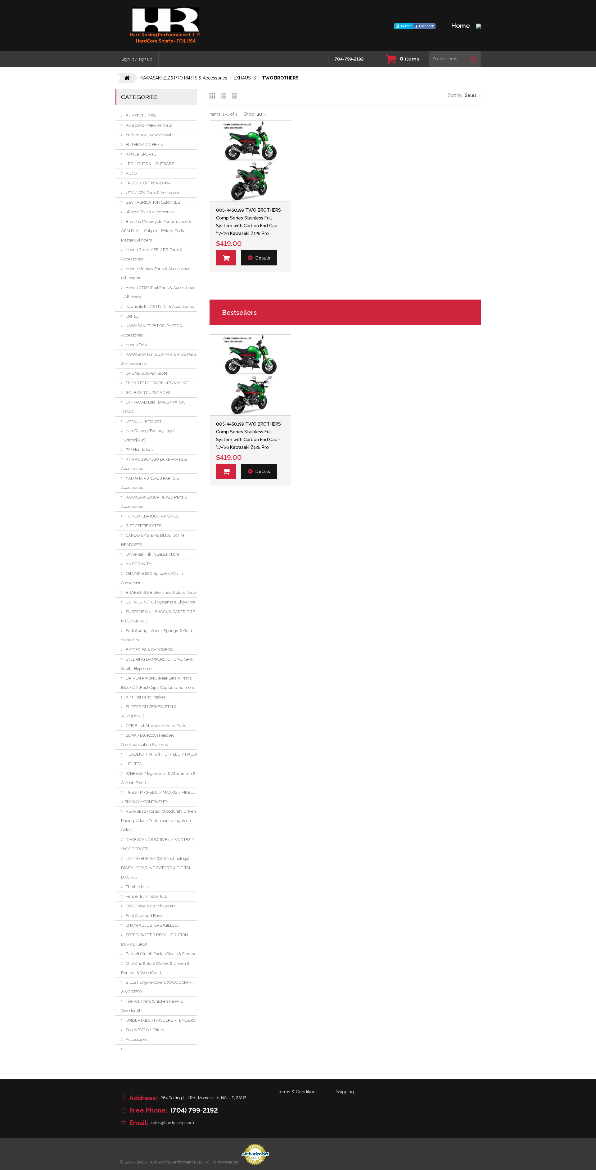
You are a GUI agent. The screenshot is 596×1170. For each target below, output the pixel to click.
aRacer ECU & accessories (150, 212)
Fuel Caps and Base (144, 915)
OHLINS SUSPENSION (146, 373)
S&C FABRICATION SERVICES (153, 202)
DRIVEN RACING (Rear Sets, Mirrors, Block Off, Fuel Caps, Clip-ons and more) (158, 683)
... (127, 1049)
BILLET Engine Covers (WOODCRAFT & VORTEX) (157, 987)
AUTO (131, 173)
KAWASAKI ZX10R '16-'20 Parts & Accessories (154, 502)
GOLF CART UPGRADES (148, 392)
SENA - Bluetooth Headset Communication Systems (147, 740)
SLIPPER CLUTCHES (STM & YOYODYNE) (149, 711)
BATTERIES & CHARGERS (149, 649)
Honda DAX (136, 344)
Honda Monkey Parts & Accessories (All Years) (155, 273)
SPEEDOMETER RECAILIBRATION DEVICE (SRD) (154, 939)
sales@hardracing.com (172, 1122)
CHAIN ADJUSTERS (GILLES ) (152, 925)
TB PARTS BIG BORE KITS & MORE (157, 383)
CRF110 (132, 316)
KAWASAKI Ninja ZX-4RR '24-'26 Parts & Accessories (158, 359)
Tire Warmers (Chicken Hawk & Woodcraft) (152, 1006)
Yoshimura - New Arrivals (149, 135)
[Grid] (212, 95)
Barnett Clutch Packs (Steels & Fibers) (160, 953)
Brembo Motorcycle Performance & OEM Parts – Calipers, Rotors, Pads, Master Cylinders (156, 230)
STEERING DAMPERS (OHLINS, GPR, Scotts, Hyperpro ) (157, 664)
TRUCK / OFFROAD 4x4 (148, 183)
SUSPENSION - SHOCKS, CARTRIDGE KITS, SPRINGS (158, 616)
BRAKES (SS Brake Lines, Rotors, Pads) (161, 592)
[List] (223, 95)
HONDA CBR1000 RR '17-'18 (152, 516)
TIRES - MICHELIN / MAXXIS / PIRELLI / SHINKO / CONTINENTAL (158, 797)
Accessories (136, 1039)
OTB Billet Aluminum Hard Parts (156, 725)
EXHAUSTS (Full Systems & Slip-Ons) (160, 602)
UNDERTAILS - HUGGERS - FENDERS (161, 1020)
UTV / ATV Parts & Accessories (154, 192)
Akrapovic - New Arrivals (149, 125)
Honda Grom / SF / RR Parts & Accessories (152, 254)
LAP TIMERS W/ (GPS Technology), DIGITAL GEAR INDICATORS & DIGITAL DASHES (156, 867)
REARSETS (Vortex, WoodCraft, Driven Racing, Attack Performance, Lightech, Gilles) (158, 820)
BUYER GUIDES (141, 115)
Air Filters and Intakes (145, 697)
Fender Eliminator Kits (146, 896)
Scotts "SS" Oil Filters (145, 1030)
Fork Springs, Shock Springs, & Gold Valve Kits (156, 635)
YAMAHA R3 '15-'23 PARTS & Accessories (150, 483)
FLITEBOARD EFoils (144, 144)
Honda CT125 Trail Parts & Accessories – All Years (158, 292)
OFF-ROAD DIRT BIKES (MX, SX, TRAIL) (153, 407)
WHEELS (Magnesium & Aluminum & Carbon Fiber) (158, 778)
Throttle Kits (136, 886)
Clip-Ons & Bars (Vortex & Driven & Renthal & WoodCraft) (155, 968)
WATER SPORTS (141, 154)
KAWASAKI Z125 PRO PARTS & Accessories (152, 330)
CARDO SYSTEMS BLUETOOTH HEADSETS (152, 540)
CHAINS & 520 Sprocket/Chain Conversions (152, 578)
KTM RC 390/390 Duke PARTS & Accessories (154, 464)
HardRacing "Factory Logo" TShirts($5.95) (148, 435)
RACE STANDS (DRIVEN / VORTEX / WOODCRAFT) (157, 844)
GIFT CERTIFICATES (143, 525)
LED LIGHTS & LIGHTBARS (150, 163)
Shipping (345, 1091)
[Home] (165, 19)
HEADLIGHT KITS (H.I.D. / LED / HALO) (161, 754)
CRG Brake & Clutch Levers (150, 906)
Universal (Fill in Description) (152, 554)
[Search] (473, 59)
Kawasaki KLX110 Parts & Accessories (160, 306)
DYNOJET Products (143, 421)
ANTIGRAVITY (138, 564)
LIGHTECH (135, 763)
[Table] (234, 95)
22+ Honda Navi (140, 449)
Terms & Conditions (298, 1091)
